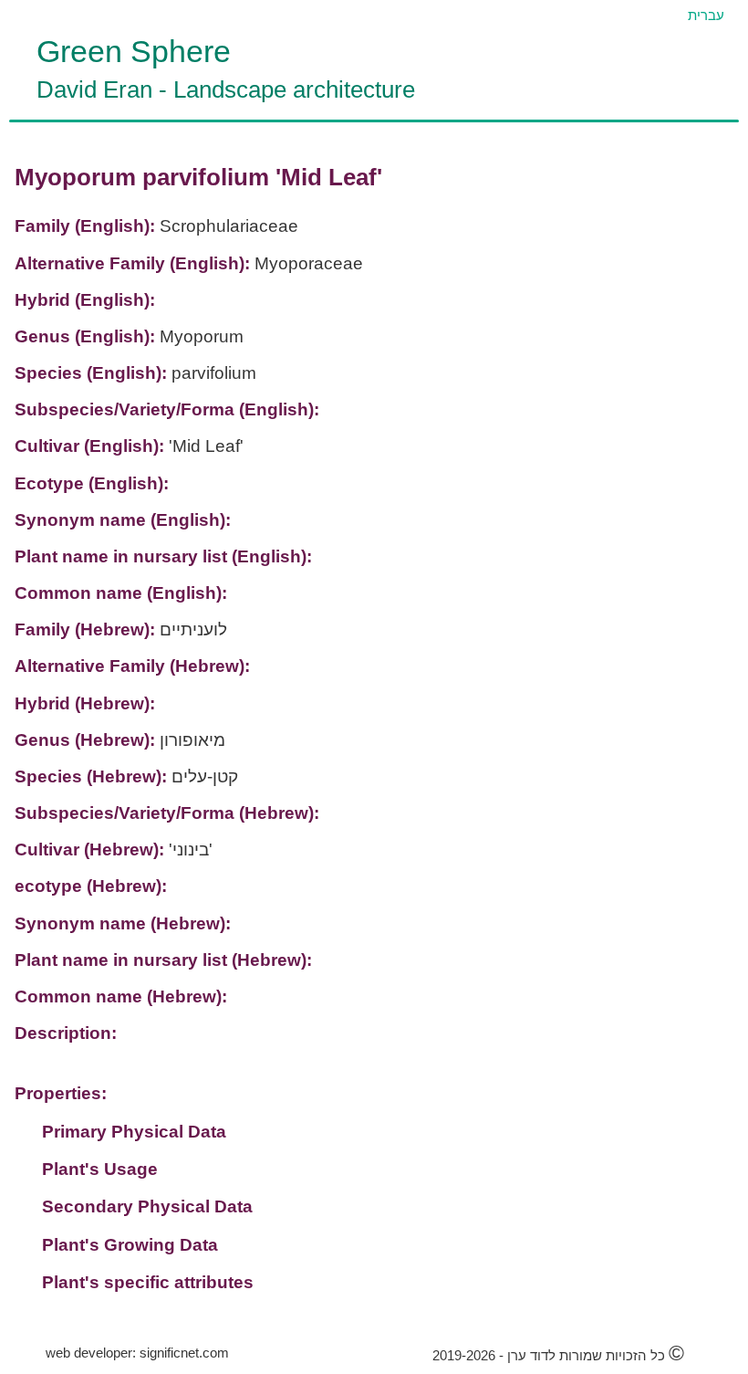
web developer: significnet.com (137, 1352)
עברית (706, 15)
